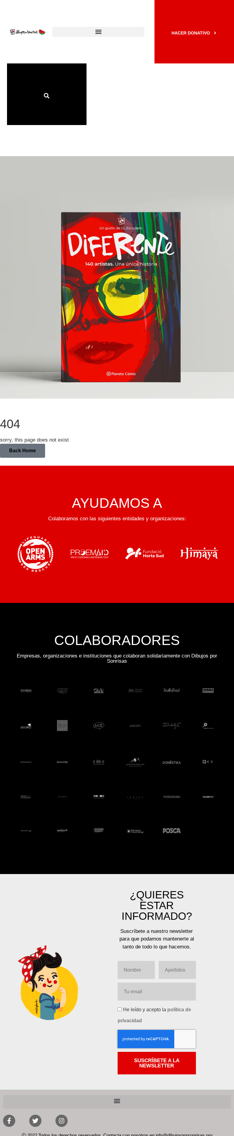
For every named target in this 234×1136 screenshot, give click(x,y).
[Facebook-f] (9, 1121)
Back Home (22, 450)
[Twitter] (35, 1121)
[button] (98, 32)
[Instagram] (61, 1121)
